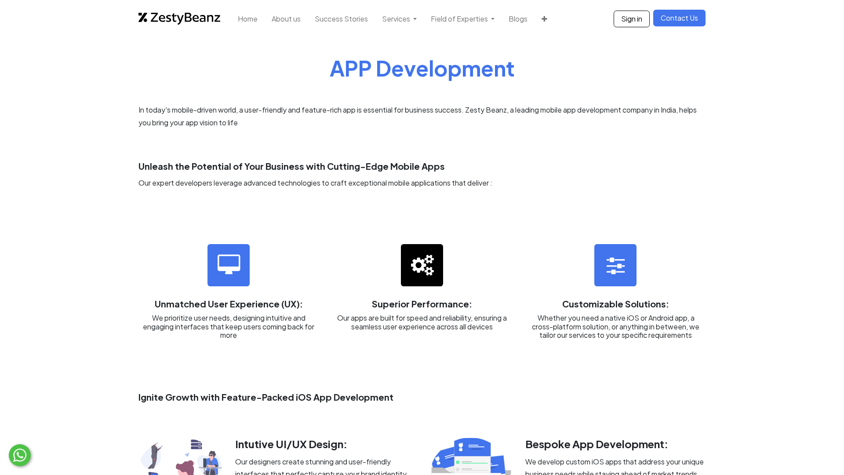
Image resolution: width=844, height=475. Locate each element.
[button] (544, 18)
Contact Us (679, 17)
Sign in (631, 18)
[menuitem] (248, 18)
